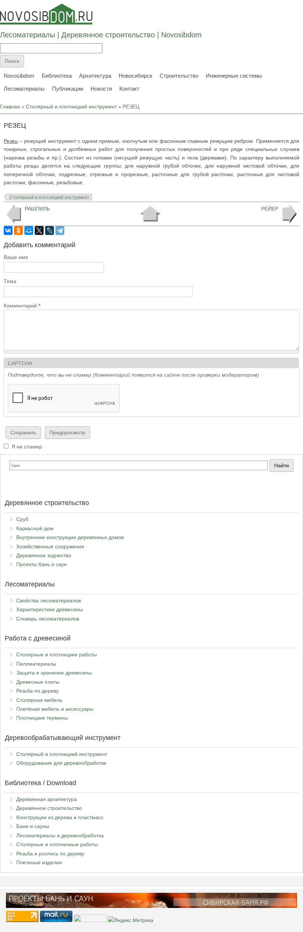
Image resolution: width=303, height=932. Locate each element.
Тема (10, 281)
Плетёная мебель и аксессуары (54, 709)
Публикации (67, 88)
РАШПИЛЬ (37, 209)
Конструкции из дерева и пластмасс (59, 817)
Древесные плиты (37, 682)
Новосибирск (135, 76)
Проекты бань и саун (41, 564)
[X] (39, 230)
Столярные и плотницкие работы (56, 654)
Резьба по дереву (37, 691)
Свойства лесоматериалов (48, 600)
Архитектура (95, 76)
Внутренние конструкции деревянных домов (70, 537)
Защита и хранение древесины (54, 673)
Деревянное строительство (49, 808)
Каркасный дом (35, 528)
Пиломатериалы (36, 664)
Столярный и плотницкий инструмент (71, 107)
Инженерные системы (234, 76)
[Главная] (46, 14)
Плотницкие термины (42, 718)
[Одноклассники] (18, 230)
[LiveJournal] (49, 230)
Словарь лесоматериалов (47, 619)
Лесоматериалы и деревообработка (60, 835)
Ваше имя (16, 257)
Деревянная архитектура (46, 799)
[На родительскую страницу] (150, 214)
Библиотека (57, 76)
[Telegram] (59, 230)
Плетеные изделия (39, 862)
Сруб (22, 519)
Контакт (129, 88)
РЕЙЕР (269, 209)
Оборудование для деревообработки (61, 763)
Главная (10, 107)
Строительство (179, 76)
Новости (101, 88)
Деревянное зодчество (43, 555)
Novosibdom (19, 76)
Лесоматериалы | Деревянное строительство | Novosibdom (101, 35)
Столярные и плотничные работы (57, 844)
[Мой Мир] (28, 230)
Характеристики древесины (49, 609)
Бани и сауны (32, 826)
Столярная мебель (39, 700)
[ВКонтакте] (8, 230)
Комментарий (22, 306)
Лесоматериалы (24, 88)
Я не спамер (26, 447)
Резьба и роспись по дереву (50, 854)
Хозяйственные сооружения (50, 546)
